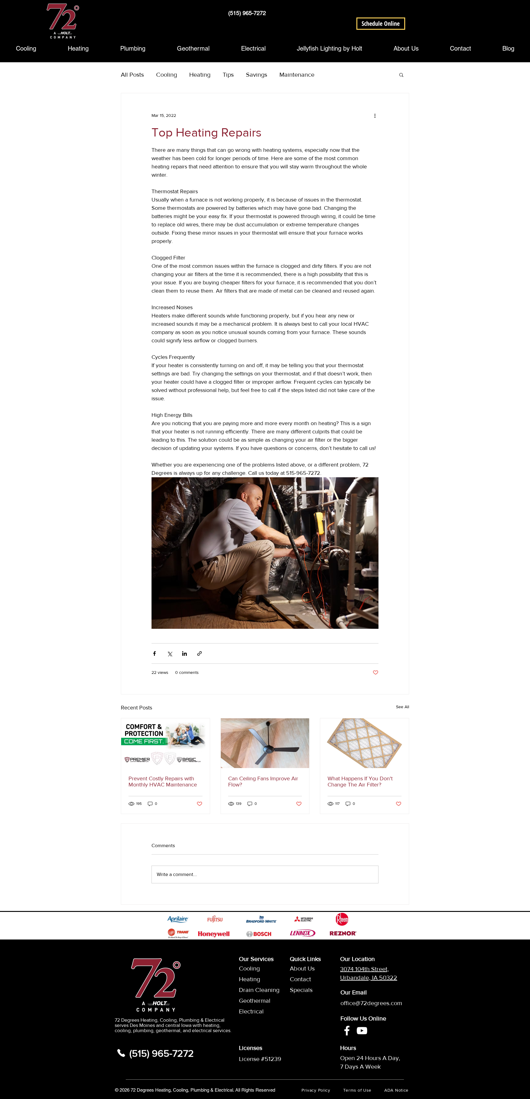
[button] (380, 23)
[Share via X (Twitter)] (169, 653)
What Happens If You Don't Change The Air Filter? (360, 781)
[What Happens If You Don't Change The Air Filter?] (364, 743)
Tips (228, 74)
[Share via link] (199, 653)
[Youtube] (361, 1030)
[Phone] (121, 1053)
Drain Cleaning (253, 989)
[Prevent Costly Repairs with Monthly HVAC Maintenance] (165, 743)
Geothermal (253, 1000)
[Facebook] (346, 1030)
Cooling (166, 74)
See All (402, 706)
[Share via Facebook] (154, 653)
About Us (302, 968)
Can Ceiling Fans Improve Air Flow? (263, 781)
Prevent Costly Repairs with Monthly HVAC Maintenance (163, 781)
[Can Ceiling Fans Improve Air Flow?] (265, 743)
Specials (301, 989)
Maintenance (296, 74)
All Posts (132, 74)
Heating (199, 74)
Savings (256, 74)
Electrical (251, 1011)
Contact (300, 979)
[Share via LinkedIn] (184, 653)
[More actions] (374, 115)
